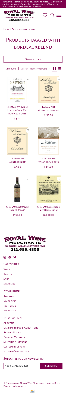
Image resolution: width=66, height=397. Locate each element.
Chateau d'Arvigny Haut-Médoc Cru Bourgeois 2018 (17, 110)
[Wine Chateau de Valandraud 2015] (48, 141)
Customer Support (14, 346)
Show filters (33, 59)
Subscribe (51, 365)
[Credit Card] (32, 391)
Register (9, 296)
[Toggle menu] (58, 15)
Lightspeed (20, 386)
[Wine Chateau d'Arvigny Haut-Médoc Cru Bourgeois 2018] (17, 89)
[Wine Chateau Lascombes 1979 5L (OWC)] (17, 189)
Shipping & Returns (15, 341)
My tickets (10, 305)
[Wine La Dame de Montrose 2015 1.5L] (48, 89)
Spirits (8, 274)
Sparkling (9, 283)
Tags (14, 29)
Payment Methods (14, 337)
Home (6, 29)
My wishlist (11, 310)
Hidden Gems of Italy (16, 351)
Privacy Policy (12, 332)
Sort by (24, 69)
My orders (10, 301)
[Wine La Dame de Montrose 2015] (17, 141)
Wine (7, 269)
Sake (6, 278)
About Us (9, 323)
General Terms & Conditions (21, 327)
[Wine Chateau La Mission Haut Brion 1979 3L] (48, 189)
